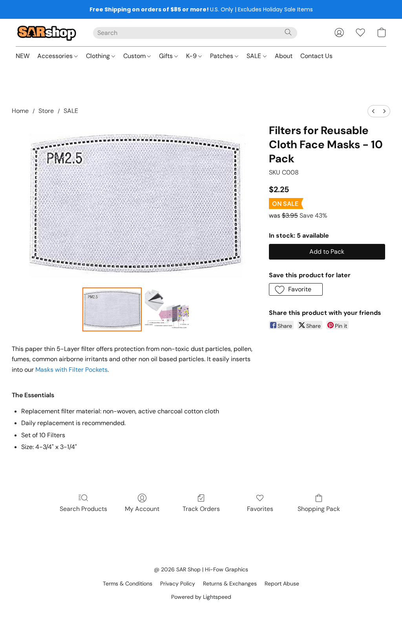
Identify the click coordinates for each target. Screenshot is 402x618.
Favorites (260, 509)
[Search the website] (288, 32)
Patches (222, 56)
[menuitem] (373, 111)
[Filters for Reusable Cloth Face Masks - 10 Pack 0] (112, 309)
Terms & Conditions (127, 583)
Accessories (55, 56)
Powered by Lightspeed (201, 596)
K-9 (192, 56)
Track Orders (201, 509)
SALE (255, 56)
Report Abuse (282, 583)
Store (46, 111)
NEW (22, 56)
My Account (142, 509)
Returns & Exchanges (230, 583)
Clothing (98, 56)
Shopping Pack (319, 509)
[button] (46, 32)
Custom (135, 56)
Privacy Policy (177, 583)
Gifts (166, 56)
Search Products (83, 509)
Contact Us (316, 56)
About (283, 56)
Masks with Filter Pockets (71, 369)
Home (20, 111)
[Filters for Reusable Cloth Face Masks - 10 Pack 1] (167, 309)
